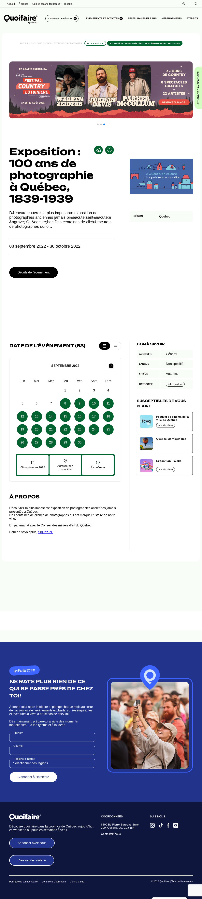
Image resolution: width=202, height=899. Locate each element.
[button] (98, 124)
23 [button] (79, 429)
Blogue (68, 4)
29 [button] (65, 442)
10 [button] (94, 403)
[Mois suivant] (111, 366)
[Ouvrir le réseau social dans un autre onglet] (152, 826)
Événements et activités (68, 43)
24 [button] (94, 429)
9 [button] (79, 403)
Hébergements (172, 18)
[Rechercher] (196, 3)
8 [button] (65, 403)
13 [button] (36, 416)
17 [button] (94, 416)
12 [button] (22, 416)
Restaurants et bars (142, 18)
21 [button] (51, 429)
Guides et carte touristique (46, 4)
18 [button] (108, 416)
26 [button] (22, 442)
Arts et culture (175, 384)
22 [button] (65, 429)
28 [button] (51, 442)
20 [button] (36, 429)
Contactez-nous (111, 833)
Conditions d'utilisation (54, 881)
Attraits (192, 18)
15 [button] (65, 416)
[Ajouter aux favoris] (109, 150)
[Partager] (98, 150)
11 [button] (108, 403)
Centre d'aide (77, 881)
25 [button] (108, 429)
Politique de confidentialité (23, 881)
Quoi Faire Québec (41, 43)
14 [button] (51, 416)
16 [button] (79, 416)
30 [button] (79, 442)
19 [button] (22, 429)
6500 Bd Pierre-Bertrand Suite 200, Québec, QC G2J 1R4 (120, 826)
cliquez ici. (45, 532)
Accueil (11, 4)
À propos (23, 4)
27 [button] (36, 442)
